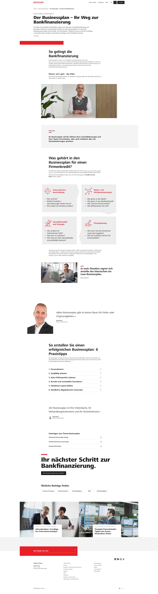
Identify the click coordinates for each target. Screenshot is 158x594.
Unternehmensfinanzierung (59, 62)
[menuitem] (93, 2)
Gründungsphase (77, 491)
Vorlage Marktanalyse (55, 446)
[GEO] (75, 550)
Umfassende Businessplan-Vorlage (58, 437)
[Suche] (111, 2)
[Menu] (115, 2)
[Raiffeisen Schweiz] (38, 2)
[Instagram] (121, 559)
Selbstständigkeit (102, 491)
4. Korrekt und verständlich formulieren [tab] (65, 382)
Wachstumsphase (63, 491)
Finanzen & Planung (48, 491)
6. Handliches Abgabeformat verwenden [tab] (66, 390)
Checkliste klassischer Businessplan (59, 441)
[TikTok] (123, 559)
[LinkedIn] (115, 559)
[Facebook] (118, 559)
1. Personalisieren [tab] (56, 369)
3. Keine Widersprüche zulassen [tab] (62, 377)
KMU (89, 491)
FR (122, 588)
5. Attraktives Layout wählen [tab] (61, 386)
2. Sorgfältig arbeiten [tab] (58, 373)
